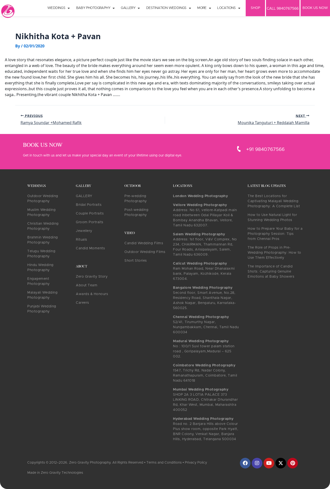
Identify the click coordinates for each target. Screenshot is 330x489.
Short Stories (135, 260)
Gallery (128, 8)
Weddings (56, 8)
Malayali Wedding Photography (42, 295)
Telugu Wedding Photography (41, 254)
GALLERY (84, 196)
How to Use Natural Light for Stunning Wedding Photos (272, 217)
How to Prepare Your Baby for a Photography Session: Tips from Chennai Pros (275, 234)
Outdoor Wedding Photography (42, 198)
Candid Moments (90, 248)
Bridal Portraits (88, 205)
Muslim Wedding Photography (41, 212)
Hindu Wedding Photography (40, 267)
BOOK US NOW (315, 8)
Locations (226, 8)
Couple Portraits (90, 213)
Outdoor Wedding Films (144, 252)
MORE (202, 8)
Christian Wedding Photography (43, 226)
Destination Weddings (166, 8)
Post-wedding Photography (136, 212)
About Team (86, 285)
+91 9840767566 (265, 149)
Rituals (81, 239)
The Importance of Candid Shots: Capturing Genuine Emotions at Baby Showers (271, 271)
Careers (82, 302)
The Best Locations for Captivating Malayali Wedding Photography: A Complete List (274, 201)
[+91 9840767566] (239, 149)
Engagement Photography (38, 281)
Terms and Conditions (164, 462)
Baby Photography (93, 8)
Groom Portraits (89, 222)
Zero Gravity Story (92, 276)
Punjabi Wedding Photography (41, 309)
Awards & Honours (92, 294)
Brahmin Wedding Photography (42, 240)
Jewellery (84, 231)
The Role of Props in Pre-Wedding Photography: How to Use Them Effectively (274, 252)
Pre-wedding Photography (135, 198)
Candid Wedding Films (143, 243)
